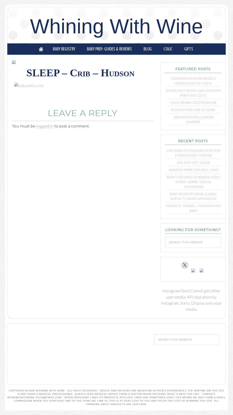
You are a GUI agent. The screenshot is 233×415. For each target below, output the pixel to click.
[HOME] (40, 49)
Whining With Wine (116, 26)
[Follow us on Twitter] (184, 265)
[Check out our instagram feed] (201, 272)
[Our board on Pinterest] (193, 272)
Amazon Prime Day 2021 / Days (193, 170)
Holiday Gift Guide (193, 162)
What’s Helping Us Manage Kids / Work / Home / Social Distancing (193, 182)
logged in (44, 126)
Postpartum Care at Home (193, 110)
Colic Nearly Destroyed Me (193, 102)
